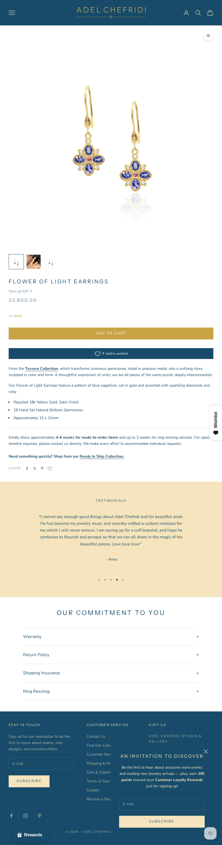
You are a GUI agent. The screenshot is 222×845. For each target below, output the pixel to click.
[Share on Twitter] (34, 468)
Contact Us (96, 736)
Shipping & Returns (103, 763)
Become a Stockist (102, 799)
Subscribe (161, 821)
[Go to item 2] (33, 261)
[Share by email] (50, 468)
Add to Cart (111, 333)
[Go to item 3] (50, 261)
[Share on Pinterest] (42, 468)
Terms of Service (101, 781)
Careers (93, 790)
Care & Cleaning (100, 772)
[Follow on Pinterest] (39, 815)
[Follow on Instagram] (25, 815)
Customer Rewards (103, 754)
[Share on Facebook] (27, 468)
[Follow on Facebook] (11, 815)
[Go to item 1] (16, 261)
